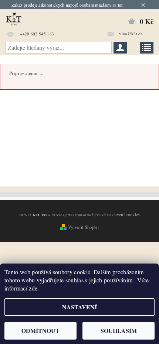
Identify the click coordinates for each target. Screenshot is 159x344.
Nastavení (79, 307)
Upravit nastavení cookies (116, 214)
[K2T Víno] (30, 18)
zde (33, 288)
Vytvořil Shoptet (83, 227)
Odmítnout (40, 330)
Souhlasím (119, 330)
